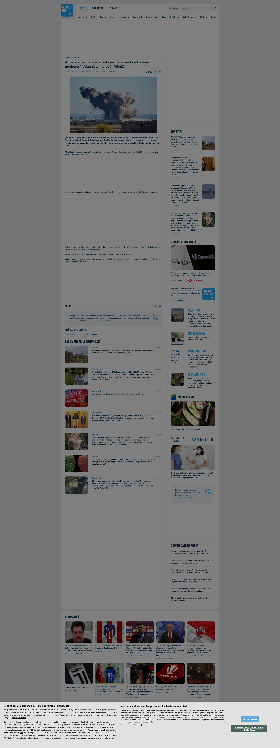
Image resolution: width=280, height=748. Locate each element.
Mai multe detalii (19, 717)
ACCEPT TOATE (250, 719)
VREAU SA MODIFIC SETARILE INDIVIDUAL (249, 728)
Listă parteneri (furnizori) (131, 724)
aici (21, 732)
